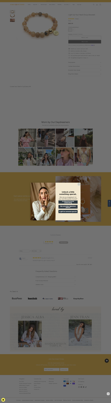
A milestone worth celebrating (68, 202)
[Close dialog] (79, 184)
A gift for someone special (68, 211)
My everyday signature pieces (68, 206)
